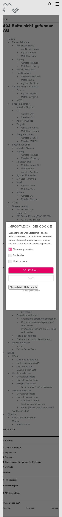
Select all (31, 270)
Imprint (25, 290)
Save (31, 278)
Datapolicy (35, 290)
